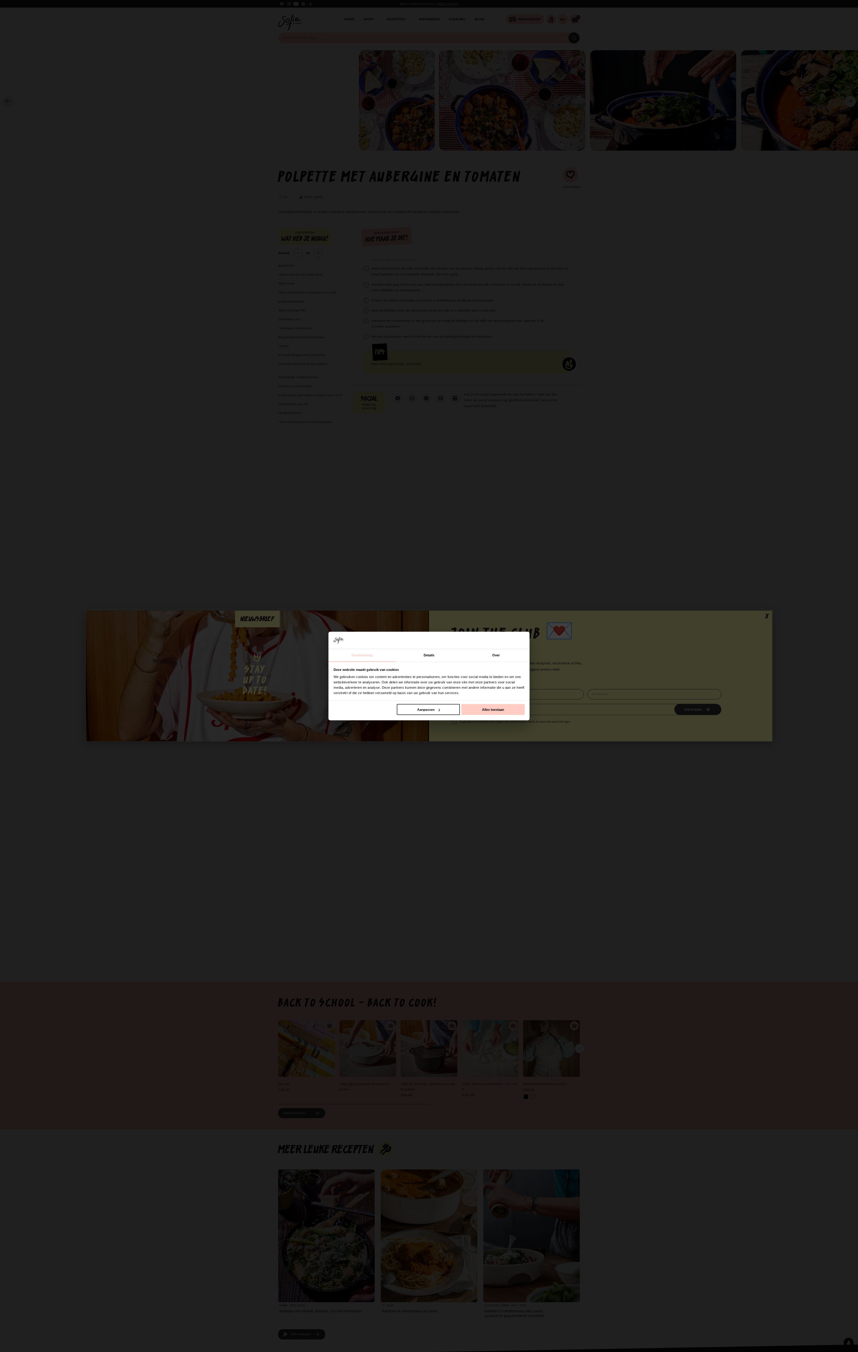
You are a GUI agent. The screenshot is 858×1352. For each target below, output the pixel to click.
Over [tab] (496, 655)
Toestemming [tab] (361, 655)
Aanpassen (426, 709)
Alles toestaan (493, 709)
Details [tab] (429, 655)
